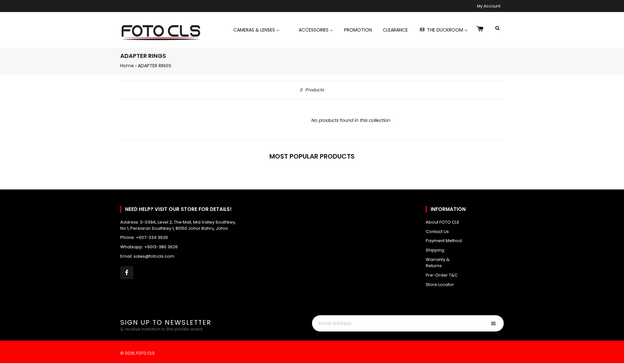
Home (127, 65)
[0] (480, 29)
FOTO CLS (145, 353)
